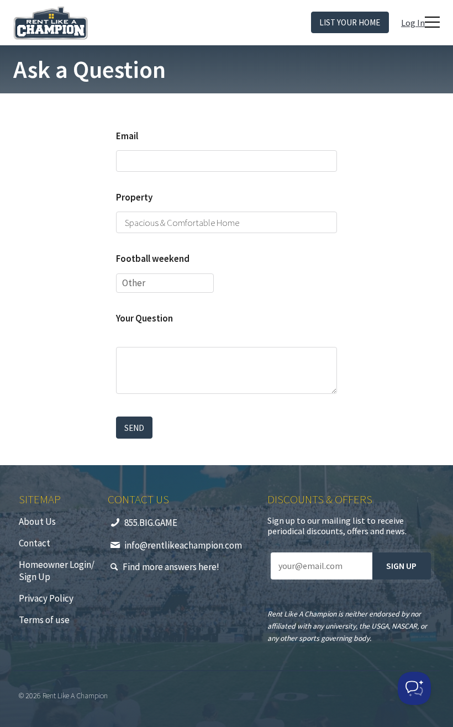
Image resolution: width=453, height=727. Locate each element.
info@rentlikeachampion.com (183, 545)
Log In (413, 22)
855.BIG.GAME (150, 523)
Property (134, 197)
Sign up (401, 565)
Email (127, 136)
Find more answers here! (171, 567)
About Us (37, 521)
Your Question (144, 318)
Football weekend (152, 258)
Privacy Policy (46, 598)
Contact (34, 543)
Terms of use (44, 620)
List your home (349, 22)
